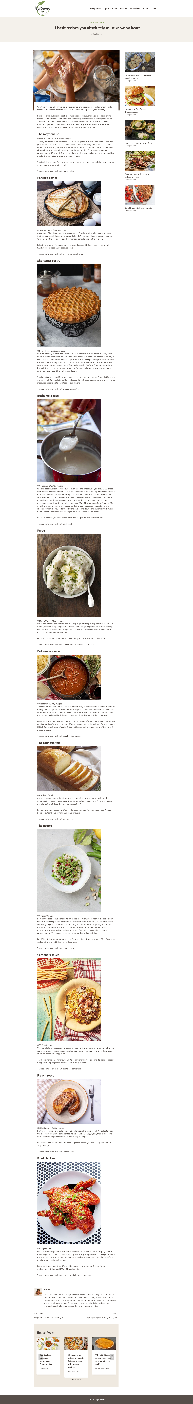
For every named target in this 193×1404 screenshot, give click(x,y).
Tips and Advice (110, 8)
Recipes (123, 8)
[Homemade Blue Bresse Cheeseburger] (142, 96)
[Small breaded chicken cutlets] (142, 195)
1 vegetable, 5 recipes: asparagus (48, 1316)
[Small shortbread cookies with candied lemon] (142, 62)
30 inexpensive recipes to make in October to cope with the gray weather (76, 1361)
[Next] (112, 1357)
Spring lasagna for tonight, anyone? (103, 1316)
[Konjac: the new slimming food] (142, 130)
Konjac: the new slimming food (138, 143)
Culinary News (94, 8)
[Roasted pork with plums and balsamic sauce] (142, 161)
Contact (154, 8)
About (145, 8)
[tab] (72, 1379)
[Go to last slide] (40, 1357)
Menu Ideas (135, 8)
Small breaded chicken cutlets (138, 208)
